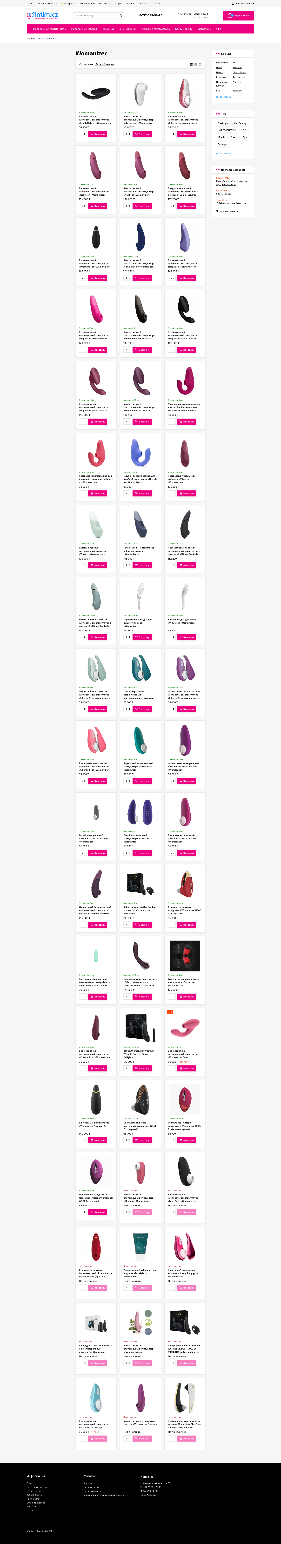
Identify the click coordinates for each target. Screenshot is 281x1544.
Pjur (218, 90)
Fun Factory (222, 62)
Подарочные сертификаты (49, 28)
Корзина (88, 1483)
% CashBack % (34, 1494)
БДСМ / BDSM (184, 28)
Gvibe (219, 67)
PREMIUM (108, 28)
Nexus (219, 72)
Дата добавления (104, 64)
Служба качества (36, 1502)
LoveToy (237, 90)
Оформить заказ (92, 1487)
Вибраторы (204, 28)
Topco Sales (239, 72)
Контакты (32, 1506)
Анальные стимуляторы (155, 28)
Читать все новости (227, 210)
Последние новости (233, 169)
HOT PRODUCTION (227, 130)
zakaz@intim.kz (148, 1494)
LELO (235, 62)
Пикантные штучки (222, 84)
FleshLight (223, 123)
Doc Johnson (239, 77)
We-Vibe (237, 67)
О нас (30, 1483)
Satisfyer (222, 144)
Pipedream (221, 77)
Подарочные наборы (84, 28)
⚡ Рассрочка (34, 1491)
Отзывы (31, 1510)
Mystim (222, 137)
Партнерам (33, 1498)
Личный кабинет (92, 1491)
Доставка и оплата (37, 1487)
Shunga (237, 82)
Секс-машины (127, 28)
